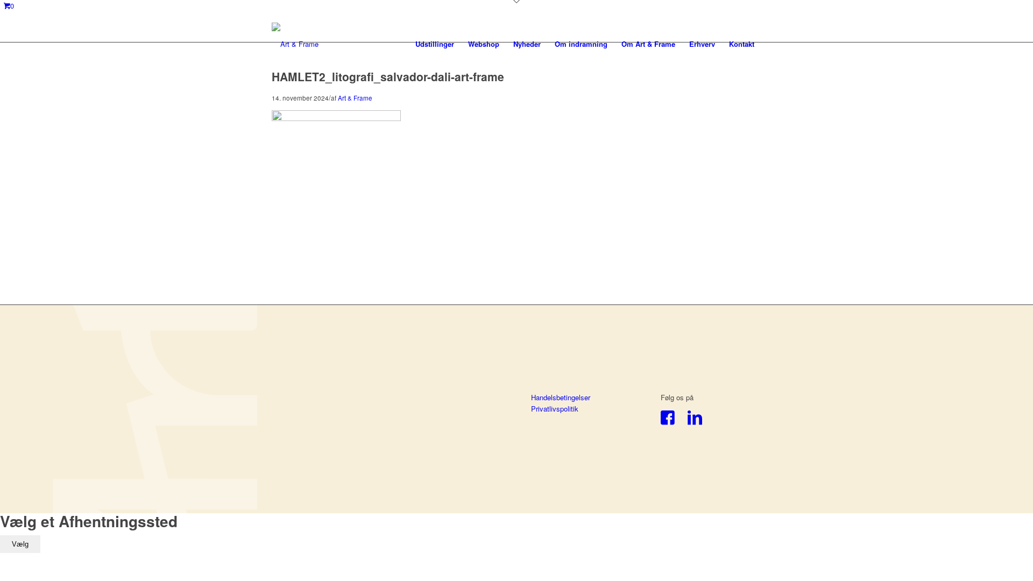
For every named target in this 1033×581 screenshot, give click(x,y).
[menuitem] (434, 44)
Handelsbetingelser (560, 397)
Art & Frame (355, 98)
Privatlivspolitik (554, 408)
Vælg (20, 544)
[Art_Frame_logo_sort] (295, 44)
